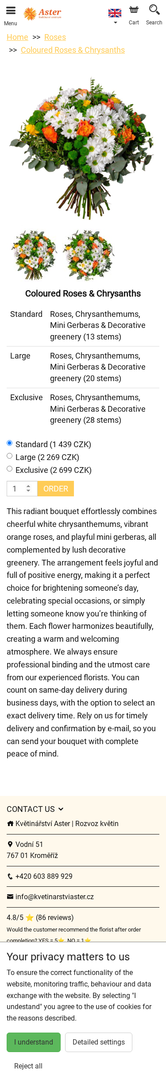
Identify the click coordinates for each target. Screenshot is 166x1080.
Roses (55, 37)
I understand (33, 1042)
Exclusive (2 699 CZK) (53, 470)
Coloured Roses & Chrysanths (73, 50)
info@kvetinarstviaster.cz (54, 897)
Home (17, 37)
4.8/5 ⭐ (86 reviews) (40, 917)
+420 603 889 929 (43, 876)
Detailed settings (99, 1042)
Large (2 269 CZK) (47, 457)
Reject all (28, 1066)
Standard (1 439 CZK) (53, 444)
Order (55, 488)
